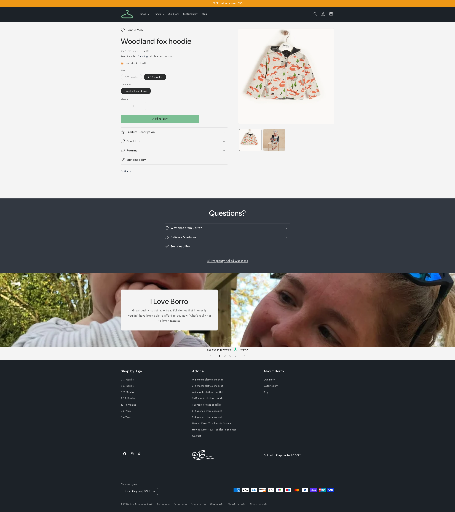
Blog (266, 392)
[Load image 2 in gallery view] (274, 140)
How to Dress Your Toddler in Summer (214, 429)
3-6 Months (127, 386)
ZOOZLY (296, 455)
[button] (144, 14)
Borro (132, 503)
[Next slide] (244, 356)
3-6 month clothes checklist (207, 386)
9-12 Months (128, 398)
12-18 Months (128, 404)
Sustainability (271, 386)
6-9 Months (127, 392)
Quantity (125, 99)
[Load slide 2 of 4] (225, 355)
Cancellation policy (237, 503)
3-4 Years (126, 417)
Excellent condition (136, 91)
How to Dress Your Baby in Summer (212, 423)
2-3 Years (126, 411)
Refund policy (163, 503)
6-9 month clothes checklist (207, 392)
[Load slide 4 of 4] (235, 355)
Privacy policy (180, 503)
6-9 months (133, 77)
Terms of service (198, 503)
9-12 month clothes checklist (208, 398)
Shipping (143, 56)
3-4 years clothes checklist (207, 417)
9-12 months (155, 77)
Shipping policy (217, 503)
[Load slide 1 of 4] (219, 355)
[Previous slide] (211, 356)
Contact (196, 436)
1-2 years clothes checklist (206, 404)
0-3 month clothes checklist (207, 379)
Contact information (259, 503)
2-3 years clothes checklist (207, 411)
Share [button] (127, 171)
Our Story (269, 379)
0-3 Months (127, 379)
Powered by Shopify (144, 503)
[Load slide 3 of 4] (230, 355)
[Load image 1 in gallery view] (250, 140)
